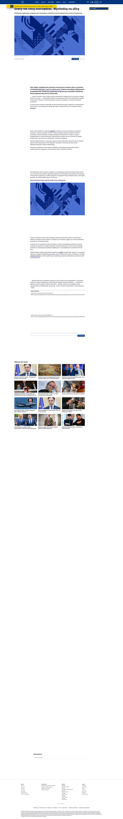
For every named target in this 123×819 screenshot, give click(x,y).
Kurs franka (23, 789)
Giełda (36, 2)
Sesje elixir (84, 789)
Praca (64, 2)
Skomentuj (75, 59)
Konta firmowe (64, 799)
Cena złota (84, 785)
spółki (61, 252)
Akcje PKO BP (84, 787)
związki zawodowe (35, 256)
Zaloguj (96, 2)
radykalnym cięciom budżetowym (49, 89)
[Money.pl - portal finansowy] (30, 2)
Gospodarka (72, 2)
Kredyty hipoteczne (65, 791)
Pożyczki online (64, 794)
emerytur (32, 108)
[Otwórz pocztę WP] (88, 2)
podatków (52, 131)
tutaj (45, 816)
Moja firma (50, 2)
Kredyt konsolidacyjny (65, 786)
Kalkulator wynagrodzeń (45, 788)
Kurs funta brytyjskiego (25, 794)
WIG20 (83, 788)
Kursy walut (23, 787)
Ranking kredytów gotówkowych (67, 789)
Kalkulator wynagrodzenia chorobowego (48, 785)
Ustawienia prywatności (84, 807)
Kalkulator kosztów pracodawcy (46, 787)
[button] (91, 2)
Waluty (43, 2)
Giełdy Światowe (85, 794)
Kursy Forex (84, 791)
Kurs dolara (23, 791)
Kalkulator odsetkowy (45, 789)
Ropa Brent (84, 792)
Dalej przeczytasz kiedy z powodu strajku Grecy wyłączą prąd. (48, 180)
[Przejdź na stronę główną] (22, 3)
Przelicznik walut (24, 792)
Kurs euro (22, 788)
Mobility (58, 2)
